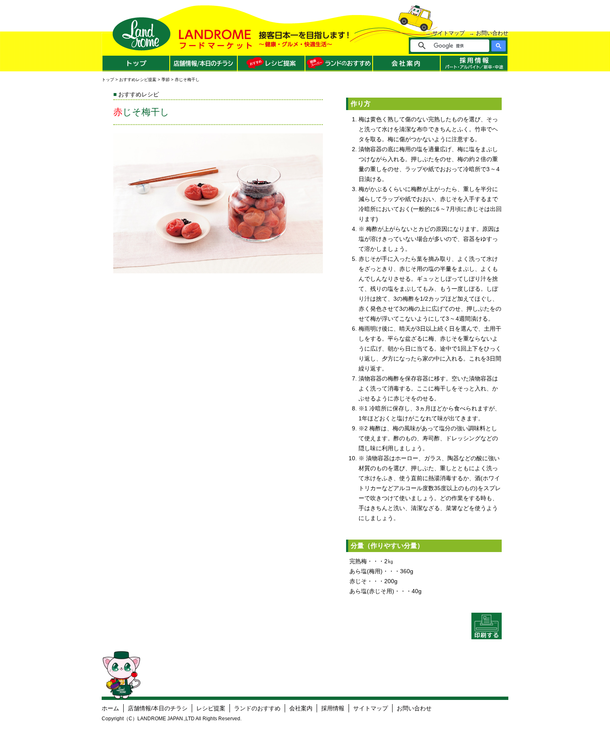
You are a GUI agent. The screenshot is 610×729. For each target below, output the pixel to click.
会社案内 (300, 708)
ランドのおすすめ (257, 708)
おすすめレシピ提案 (137, 79)
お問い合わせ (492, 33)
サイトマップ (448, 33)
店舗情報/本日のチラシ (158, 708)
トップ (108, 79)
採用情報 (332, 708)
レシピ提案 (210, 708)
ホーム (110, 708)
